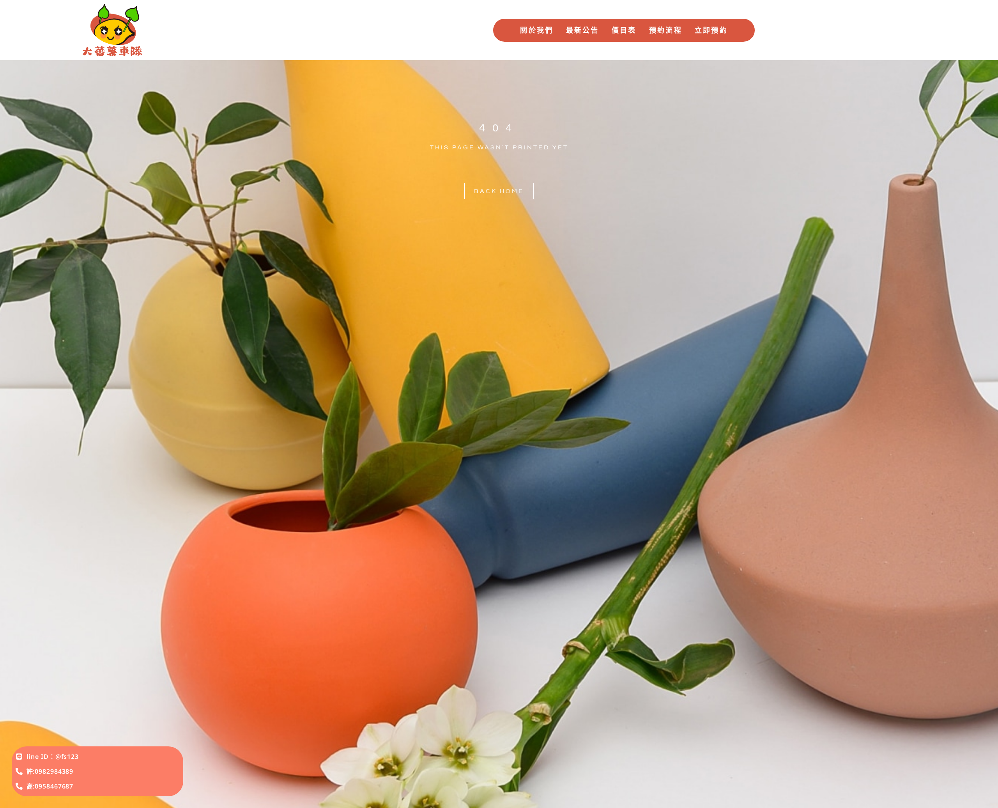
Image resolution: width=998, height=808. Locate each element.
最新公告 (582, 30)
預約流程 (665, 30)
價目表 (624, 30)
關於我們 (536, 30)
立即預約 (711, 30)
